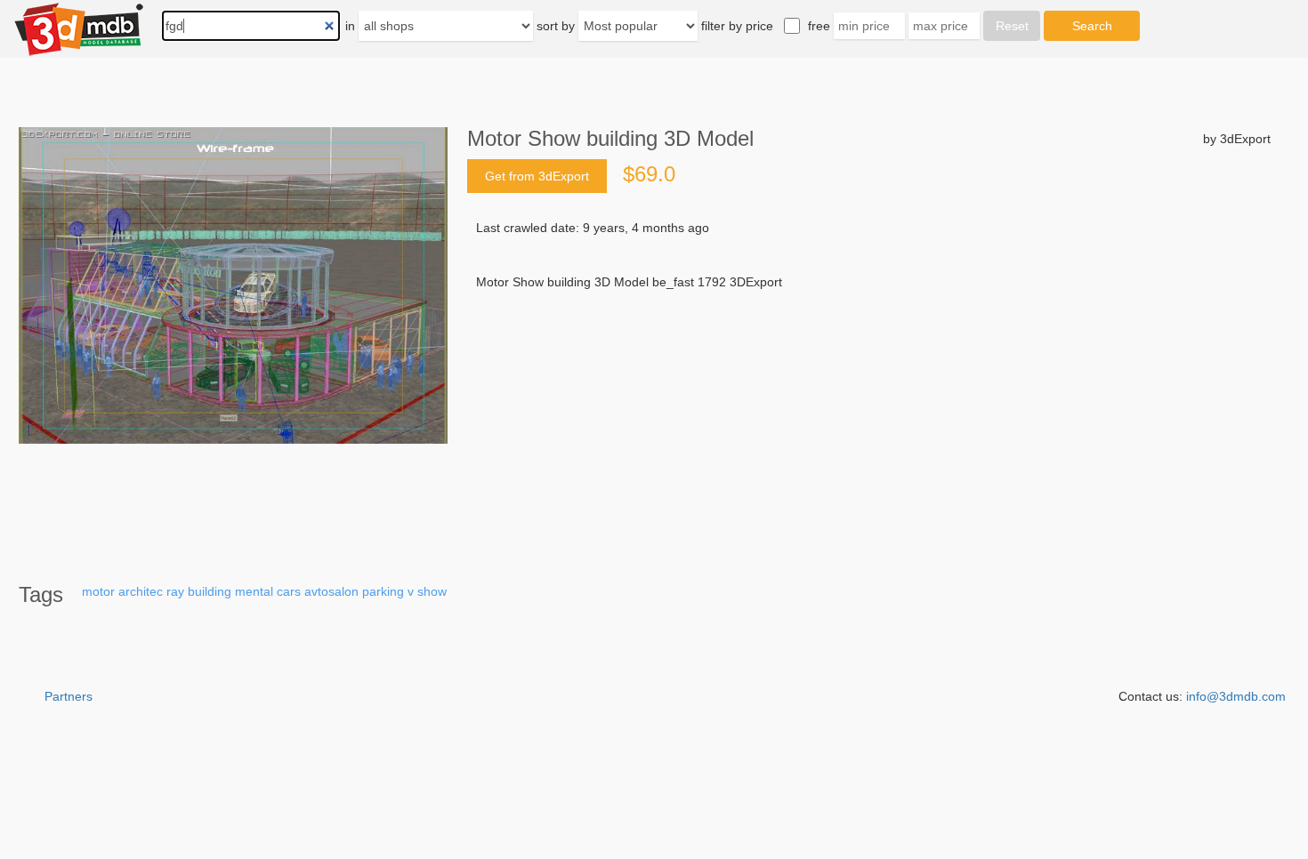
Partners (68, 696)
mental (254, 591)
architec (140, 591)
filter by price (737, 26)
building (209, 591)
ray (175, 591)
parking (383, 591)
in (350, 26)
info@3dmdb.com (1236, 696)
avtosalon (331, 591)
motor (98, 591)
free (819, 26)
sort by (556, 26)
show (432, 591)
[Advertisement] (869, 425)
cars (289, 591)
